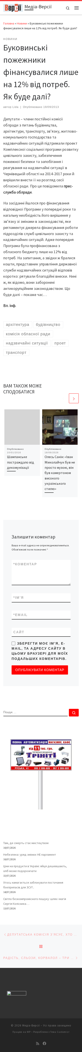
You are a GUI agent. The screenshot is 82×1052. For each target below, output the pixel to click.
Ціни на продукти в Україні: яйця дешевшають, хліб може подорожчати (35, 868)
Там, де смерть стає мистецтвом (26, 843)
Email (20, 615)
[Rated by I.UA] (16, 994)
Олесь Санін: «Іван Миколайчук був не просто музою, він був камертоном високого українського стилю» (60, 473)
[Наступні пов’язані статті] (74, 398)
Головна (8, 23)
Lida (15, 107)
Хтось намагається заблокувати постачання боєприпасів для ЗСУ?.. (33, 885)
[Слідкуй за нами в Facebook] (44, 1043)
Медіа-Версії (31, 1025)
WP (29, 1031)
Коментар (25, 564)
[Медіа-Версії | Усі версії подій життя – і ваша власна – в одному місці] (13, 7)
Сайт (18, 632)
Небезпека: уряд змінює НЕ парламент (29, 854)
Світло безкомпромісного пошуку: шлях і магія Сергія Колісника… (34, 901)
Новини (22, 23)
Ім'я (18, 597)
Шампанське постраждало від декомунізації (20, 462)
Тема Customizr (60, 1031)
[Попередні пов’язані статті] (63, 398)
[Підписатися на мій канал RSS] (37, 1043)
